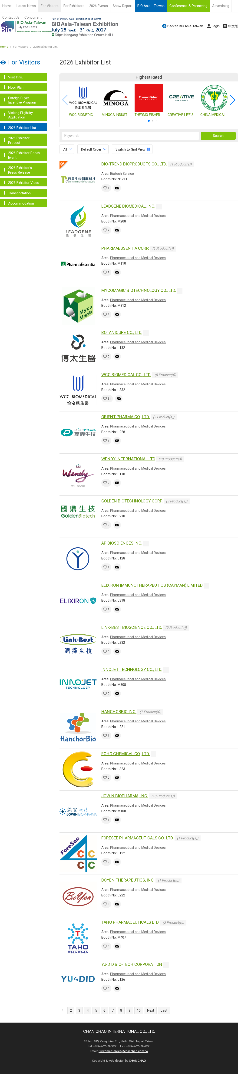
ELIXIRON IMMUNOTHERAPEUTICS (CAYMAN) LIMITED (152, 585)
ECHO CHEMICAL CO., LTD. (125, 753)
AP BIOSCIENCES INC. (121, 543)
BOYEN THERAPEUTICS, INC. (128, 880)
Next (150, 1010)
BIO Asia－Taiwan (151, 6)
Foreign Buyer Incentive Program (22, 100)
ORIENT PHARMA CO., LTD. (125, 416)
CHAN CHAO (137, 1060)
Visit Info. (15, 77)
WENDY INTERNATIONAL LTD (128, 458)
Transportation (19, 193)
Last (164, 1010)
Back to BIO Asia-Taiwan (185, 26)
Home (7, 6)
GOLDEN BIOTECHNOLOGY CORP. (132, 500)
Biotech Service (122, 174)
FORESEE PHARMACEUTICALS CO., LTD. (137, 837)
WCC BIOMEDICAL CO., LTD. (126, 374)
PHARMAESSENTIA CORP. (125, 248)
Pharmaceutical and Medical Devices (138, 216)
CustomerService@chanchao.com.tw (123, 1051)
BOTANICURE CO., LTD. (121, 332)
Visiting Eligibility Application (20, 115)
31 (109, 398)
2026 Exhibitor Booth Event (24, 155)
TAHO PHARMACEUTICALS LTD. (130, 922)
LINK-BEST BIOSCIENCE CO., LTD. (131, 627)
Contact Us (11, 17)
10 (139, 1010)
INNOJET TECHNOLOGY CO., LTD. (131, 669)
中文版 (233, 26)
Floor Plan (15, 87)
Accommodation (21, 203)
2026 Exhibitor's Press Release (20, 170)
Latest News (26, 6)
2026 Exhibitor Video (23, 183)
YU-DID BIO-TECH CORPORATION (131, 964)
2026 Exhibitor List (22, 128)
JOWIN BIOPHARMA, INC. (124, 795)
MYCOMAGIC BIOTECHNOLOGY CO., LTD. (138, 290)
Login (216, 26)
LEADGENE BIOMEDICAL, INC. (128, 206)
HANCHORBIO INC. (118, 711)
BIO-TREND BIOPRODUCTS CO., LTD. (134, 164)
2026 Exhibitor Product (19, 140)
